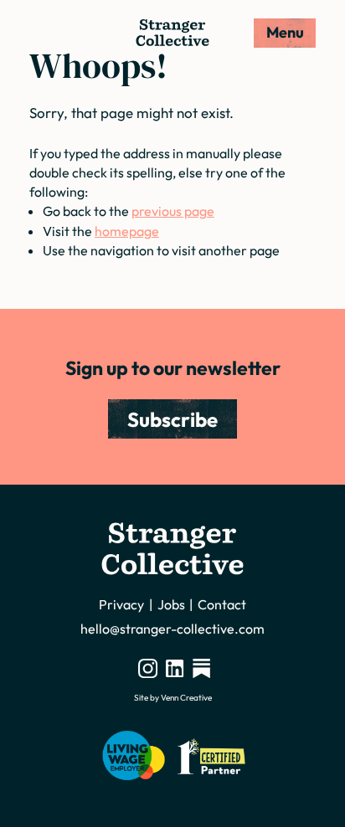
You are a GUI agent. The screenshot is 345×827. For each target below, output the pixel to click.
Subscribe (172, 419)
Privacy (121, 604)
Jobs (171, 604)
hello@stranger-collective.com (172, 628)
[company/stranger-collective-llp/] (174, 668)
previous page (172, 211)
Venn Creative (186, 697)
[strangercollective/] (147, 668)
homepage (127, 231)
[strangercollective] (201, 668)
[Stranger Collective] (172, 32)
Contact (222, 604)
